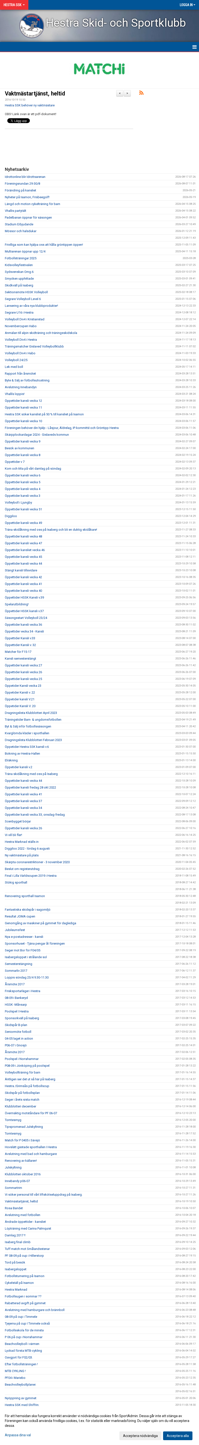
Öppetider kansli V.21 (19, 699)
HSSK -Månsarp (16, 1004)
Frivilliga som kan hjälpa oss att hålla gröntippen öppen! (44, 244)
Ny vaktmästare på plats (22, 855)
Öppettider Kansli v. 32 (20, 645)
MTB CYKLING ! (15, 1371)
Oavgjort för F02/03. (19, 1357)
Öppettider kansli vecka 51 (23, 509)
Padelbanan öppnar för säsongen (28, 217)
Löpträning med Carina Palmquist (28, 1228)
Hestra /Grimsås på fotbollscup (27, 1086)
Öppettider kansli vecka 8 (22, 455)
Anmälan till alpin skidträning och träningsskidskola (41, 333)
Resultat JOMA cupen (20, 916)
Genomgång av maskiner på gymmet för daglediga (40, 923)
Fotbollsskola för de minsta (24, 1330)
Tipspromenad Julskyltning (24, 1127)
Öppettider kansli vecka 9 (22, 441)
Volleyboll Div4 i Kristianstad (24, 319)
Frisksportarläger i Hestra (22, 991)
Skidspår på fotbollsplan (22, 1093)
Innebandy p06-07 (17, 1181)
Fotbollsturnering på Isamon (24, 1276)
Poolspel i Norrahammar (22, 1059)
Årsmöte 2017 (15, 984)
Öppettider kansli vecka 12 (23, 401)
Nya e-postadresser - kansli (24, 937)
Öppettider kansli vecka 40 (23, 590)
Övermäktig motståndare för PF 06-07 (31, 1113)
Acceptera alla (178, 1436)
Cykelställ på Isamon (19, 1283)
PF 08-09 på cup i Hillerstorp (24, 1255)
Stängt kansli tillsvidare (21, 570)
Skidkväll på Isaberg (19, 285)
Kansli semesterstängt (20, 658)
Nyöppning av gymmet (20, 1398)
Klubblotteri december (20, 1106)
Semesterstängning (18, 964)
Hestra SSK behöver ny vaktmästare (30, 105)
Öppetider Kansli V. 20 (20, 706)
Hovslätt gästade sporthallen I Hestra (31, 1147)
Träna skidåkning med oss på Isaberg (31, 774)
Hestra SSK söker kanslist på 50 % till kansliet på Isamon (44, 414)
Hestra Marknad (16, 1289)
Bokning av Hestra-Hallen (22, 753)
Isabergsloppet (15, 1269)
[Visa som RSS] (141, 93)
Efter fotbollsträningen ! (21, 1364)
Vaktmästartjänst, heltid (35, 93)
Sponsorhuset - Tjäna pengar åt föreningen (35, 943)
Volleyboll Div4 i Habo (20, 353)
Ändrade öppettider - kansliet (25, 1222)
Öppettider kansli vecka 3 (22, 495)
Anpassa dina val (18, 1435)
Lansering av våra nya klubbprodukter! (31, 306)
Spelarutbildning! (17, 604)
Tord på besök (15, 1262)
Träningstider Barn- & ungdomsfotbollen (33, 719)
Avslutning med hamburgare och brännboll (35, 1310)
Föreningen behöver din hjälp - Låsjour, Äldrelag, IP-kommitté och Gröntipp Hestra (62, 428)
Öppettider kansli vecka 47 (23, 543)
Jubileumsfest (15, 930)
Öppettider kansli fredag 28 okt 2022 (30, 787)
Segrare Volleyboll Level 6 (23, 299)
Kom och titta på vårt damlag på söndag (33, 468)
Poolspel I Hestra (17, 1011)
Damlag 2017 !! (15, 1235)
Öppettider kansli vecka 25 (23, 679)
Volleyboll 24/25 (16, 360)
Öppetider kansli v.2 (18, 767)
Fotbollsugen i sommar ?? (23, 1296)
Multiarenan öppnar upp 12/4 (25, 251)
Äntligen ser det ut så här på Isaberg (30, 1079)
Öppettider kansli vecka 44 (23, 563)
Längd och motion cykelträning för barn (32, 204)
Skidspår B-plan (16, 1025)
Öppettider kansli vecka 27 (23, 665)
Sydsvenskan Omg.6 (19, 272)
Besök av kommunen (19, 448)
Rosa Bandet (14, 1208)
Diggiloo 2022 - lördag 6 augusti (27, 848)
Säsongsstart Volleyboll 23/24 (26, 618)
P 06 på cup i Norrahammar (23, 1337)
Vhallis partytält (15, 211)
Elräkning (11, 760)
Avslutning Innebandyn (21, 387)
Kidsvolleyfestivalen (19, 265)
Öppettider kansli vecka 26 (23, 672)
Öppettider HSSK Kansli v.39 (24, 597)
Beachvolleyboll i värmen (22, 1344)
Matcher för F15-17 (18, 652)
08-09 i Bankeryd (16, 998)
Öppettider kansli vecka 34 (23, 808)
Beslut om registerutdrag (22, 869)
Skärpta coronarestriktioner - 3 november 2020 (37, 862)
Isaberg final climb (18, 1242)
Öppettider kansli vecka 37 (23, 801)
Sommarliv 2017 (16, 970)
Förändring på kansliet (20, 190)
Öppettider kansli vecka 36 (23, 624)
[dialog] (99, 1425)
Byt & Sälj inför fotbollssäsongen (28, 726)
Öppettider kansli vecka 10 (23, 421)
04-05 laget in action (19, 1038)
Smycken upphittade (19, 278)
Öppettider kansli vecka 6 (22, 475)
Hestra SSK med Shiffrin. (22, 1405)
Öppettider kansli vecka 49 (23, 523)
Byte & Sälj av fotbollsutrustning (27, 380)
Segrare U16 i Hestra (19, 312)
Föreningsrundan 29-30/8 (22, 183)
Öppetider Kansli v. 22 (20, 692)
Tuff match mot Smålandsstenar (27, 1249)
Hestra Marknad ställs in (22, 842)
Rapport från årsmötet (20, 373)
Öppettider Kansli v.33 (20, 638)
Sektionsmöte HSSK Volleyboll (26, 292)
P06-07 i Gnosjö (16, 1045)
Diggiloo (11, 516)
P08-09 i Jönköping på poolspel (27, 1065)
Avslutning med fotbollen (22, 1215)
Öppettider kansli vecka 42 (23, 577)
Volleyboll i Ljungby (18, 502)
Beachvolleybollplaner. (20, 1384)
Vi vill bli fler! (13, 835)
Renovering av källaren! (21, 1160)
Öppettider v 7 (15, 462)
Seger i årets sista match (22, 1099)
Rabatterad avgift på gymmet (25, 1303)
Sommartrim (13, 1188)
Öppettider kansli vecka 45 (23, 557)
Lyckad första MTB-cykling (23, 1350)
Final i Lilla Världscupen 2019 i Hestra (31, 875)
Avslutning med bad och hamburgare (31, 1154)
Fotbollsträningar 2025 (20, 258)
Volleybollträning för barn (22, 1072)
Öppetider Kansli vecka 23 (23, 685)
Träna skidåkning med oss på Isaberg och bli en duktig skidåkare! (51, 529)
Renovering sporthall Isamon (25, 896)
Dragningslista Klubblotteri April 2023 (31, 713)
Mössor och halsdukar (20, 231)
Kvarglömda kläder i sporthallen (27, 733)
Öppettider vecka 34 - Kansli (24, 631)
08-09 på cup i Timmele (21, 1317)
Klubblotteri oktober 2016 (23, 1174)
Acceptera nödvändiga (140, 1436)
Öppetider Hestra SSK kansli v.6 (27, 747)
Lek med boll (14, 367)
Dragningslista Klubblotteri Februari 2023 (33, 740)
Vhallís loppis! (15, 394)
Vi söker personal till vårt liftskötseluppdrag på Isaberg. (44, 1194)
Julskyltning (13, 1167)
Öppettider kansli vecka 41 (23, 584)
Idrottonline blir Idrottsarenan (25, 177)
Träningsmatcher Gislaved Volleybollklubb (34, 346)
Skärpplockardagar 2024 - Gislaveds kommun (37, 434)
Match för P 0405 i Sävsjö (22, 1140)
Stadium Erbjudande (19, 224)
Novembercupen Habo (21, 326)
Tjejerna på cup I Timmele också (27, 1323)
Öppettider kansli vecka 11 (23, 407)
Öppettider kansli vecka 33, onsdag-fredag (35, 814)
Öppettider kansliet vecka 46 (25, 550)
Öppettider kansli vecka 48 (23, 536)
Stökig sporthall (16, 882)
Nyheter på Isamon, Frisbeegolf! (27, 197)
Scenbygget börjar (18, 821)
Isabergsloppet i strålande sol (26, 957)
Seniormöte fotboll (18, 1032)
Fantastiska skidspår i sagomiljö (27, 909)
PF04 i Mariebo (15, 1378)
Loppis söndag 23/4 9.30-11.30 (27, 977)
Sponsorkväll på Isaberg (22, 1018)
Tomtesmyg (13, 1120)
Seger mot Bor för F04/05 (22, 950)
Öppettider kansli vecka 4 (22, 489)
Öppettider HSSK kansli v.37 (24, 611)
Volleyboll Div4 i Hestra (21, 339)
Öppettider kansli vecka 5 (22, 482)
